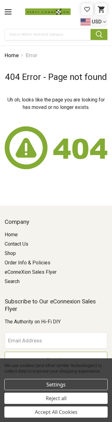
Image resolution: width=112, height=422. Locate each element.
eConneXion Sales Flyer (31, 272)
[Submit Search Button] (99, 34)
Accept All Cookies (56, 412)
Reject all (56, 398)
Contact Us (16, 244)
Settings (56, 384)
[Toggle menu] (8, 11)
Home (11, 235)
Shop (10, 253)
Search (12, 281)
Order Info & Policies (27, 263)
